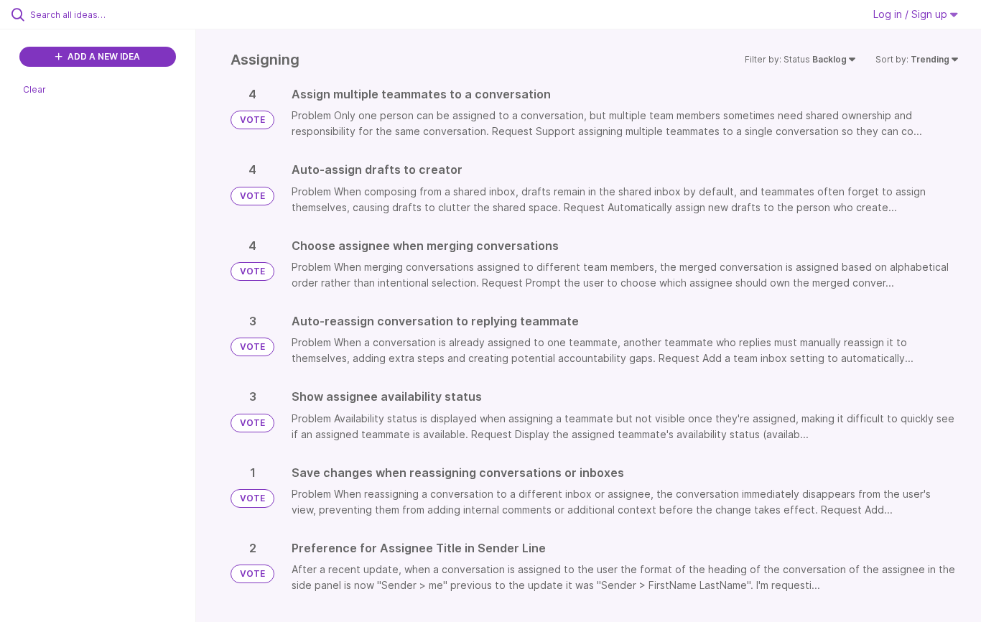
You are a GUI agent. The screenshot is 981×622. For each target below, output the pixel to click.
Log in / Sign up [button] (911, 14)
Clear (34, 89)
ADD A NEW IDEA (102, 56)
